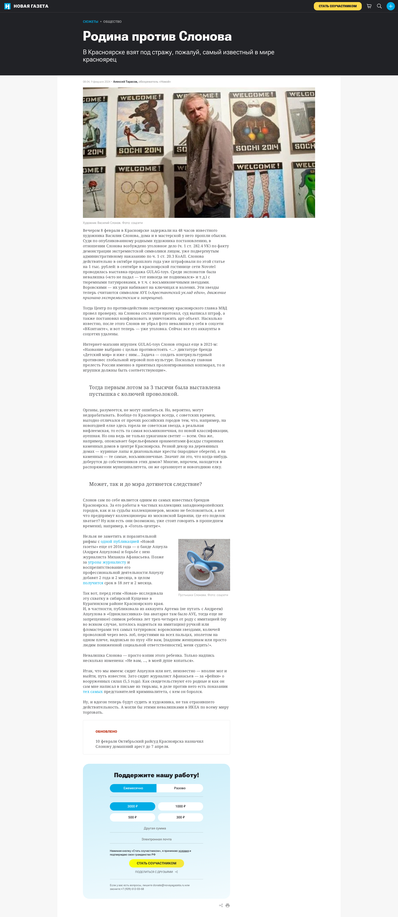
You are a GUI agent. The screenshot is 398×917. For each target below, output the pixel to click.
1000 (179, 806)
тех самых (93, 691)
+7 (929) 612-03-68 (132, 888)
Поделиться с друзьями (154, 872)
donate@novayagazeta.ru (168, 885)
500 (131, 817)
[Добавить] (391, 6)
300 (179, 817)
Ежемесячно (133, 788)
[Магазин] (369, 6)
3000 (131, 806)
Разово (180, 788)
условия (183, 850)
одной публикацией (120, 541)
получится (93, 582)
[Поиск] (379, 6)
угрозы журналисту (107, 562)
